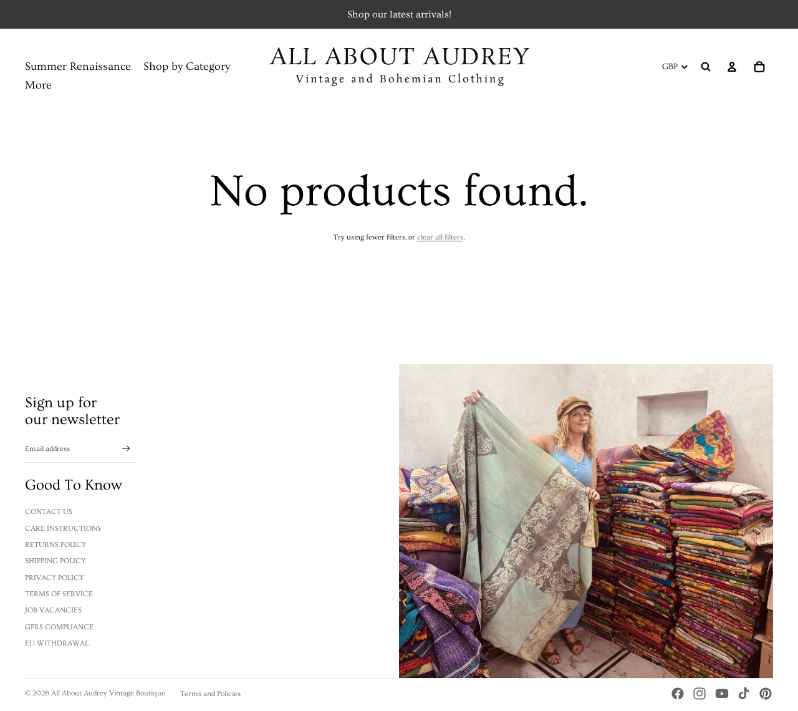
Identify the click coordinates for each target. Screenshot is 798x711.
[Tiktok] (743, 693)
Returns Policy (55, 545)
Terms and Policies (210, 694)
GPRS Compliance (59, 627)
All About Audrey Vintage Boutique (108, 693)
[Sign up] (126, 449)
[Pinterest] (765, 693)
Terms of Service (59, 594)
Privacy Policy (54, 578)
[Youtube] (721, 693)
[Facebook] (677, 693)
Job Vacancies (53, 610)
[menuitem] (38, 85)
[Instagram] (699, 693)
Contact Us (48, 512)
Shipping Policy (55, 561)
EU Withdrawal (57, 643)
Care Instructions (63, 529)
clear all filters (440, 237)
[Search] (705, 66)
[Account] (732, 66)
